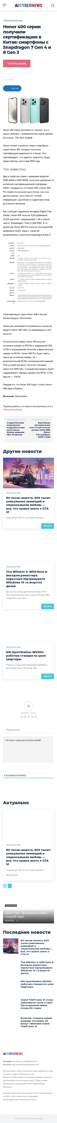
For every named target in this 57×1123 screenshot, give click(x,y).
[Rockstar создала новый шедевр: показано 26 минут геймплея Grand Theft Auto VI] (10, 1023)
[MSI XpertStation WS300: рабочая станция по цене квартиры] (28, 627)
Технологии (12, 21)
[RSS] (10, 1104)
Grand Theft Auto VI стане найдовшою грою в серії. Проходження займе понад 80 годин (28, 913)
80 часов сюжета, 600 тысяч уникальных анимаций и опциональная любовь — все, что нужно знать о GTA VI (28, 505)
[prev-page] (5, 886)
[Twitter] (15, 1104)
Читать (47, 526)
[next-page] (10, 886)
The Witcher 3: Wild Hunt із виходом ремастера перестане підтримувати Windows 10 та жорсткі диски (26, 579)
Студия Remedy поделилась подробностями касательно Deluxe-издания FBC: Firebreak (16, 429)
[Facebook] (4, 1104)
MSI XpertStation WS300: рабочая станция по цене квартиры (26, 656)
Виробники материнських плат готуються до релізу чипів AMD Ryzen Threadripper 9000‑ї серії (39, 430)
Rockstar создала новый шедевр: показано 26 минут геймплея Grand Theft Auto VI (36, 1022)
